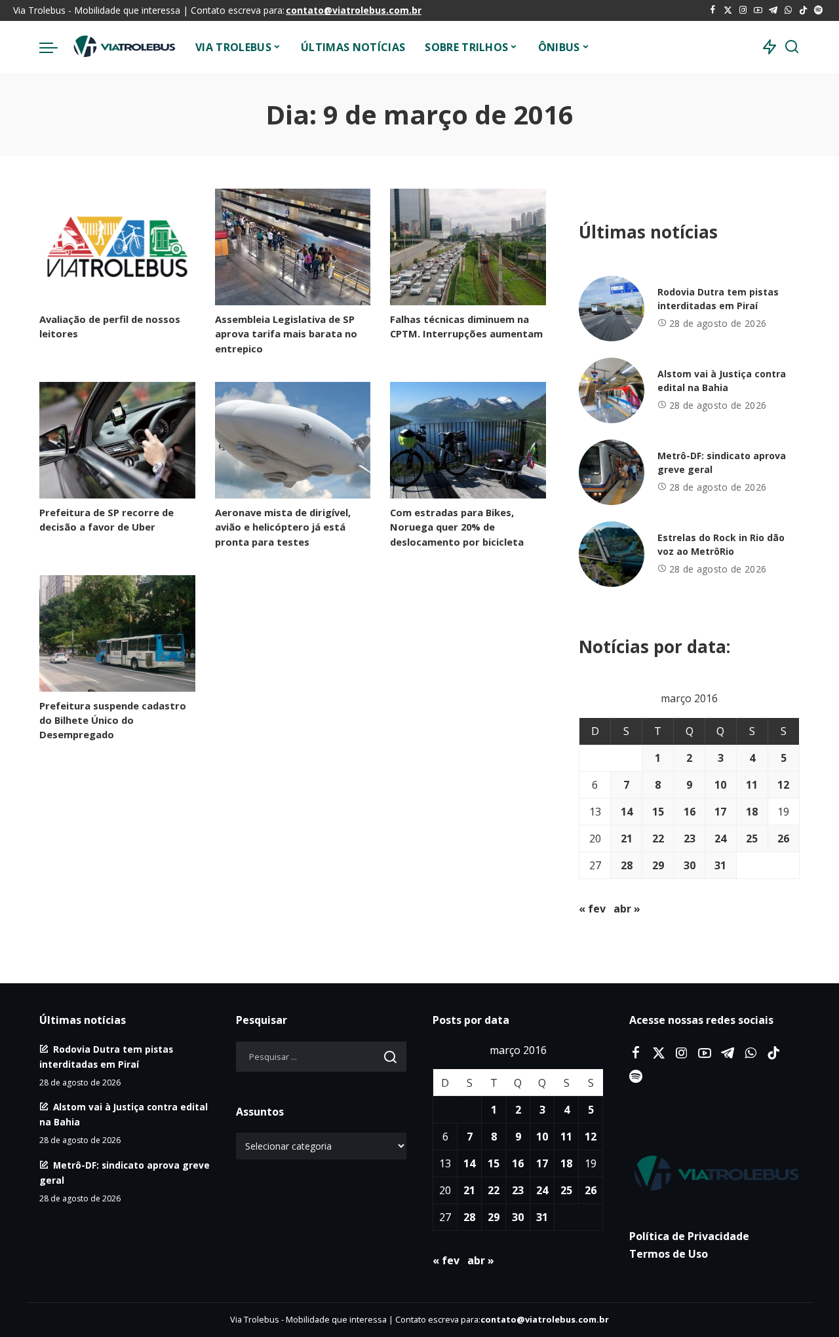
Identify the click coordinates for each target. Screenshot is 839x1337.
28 (627, 865)
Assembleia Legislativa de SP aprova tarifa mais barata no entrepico (286, 333)
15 (658, 811)
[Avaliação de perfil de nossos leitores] (117, 247)
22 (658, 838)
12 (783, 785)
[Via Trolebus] (123, 47)
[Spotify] (818, 10)
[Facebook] (712, 10)
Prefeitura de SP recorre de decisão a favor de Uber (106, 519)
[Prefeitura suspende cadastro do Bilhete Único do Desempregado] (117, 633)
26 (783, 838)
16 (689, 811)
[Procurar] (792, 47)
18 (752, 811)
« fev (592, 908)
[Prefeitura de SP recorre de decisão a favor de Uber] (117, 440)
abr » (627, 908)
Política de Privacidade (689, 1236)
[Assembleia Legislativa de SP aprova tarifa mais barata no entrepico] (293, 247)
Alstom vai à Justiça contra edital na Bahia (721, 380)
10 (720, 785)
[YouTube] (758, 10)
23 (689, 838)
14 (627, 811)
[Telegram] (773, 10)
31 (720, 865)
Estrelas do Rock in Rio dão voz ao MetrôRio (721, 544)
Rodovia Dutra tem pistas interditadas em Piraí (718, 299)
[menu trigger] (55, 47)
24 (720, 838)
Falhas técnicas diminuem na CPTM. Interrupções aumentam (466, 326)
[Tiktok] (803, 10)
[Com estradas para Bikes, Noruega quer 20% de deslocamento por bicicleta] (468, 440)
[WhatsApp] (788, 10)
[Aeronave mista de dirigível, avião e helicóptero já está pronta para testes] (293, 440)
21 (627, 838)
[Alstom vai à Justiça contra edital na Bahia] (611, 390)
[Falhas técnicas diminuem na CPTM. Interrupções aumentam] (468, 247)
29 (658, 865)
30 (689, 865)
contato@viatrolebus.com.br (353, 10)
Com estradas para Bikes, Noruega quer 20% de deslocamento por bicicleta (457, 527)
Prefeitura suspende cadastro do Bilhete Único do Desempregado (112, 720)
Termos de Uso (668, 1254)
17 (720, 811)
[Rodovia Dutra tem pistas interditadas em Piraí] (611, 308)
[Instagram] (743, 10)
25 (752, 838)
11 (752, 785)
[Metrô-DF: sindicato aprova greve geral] (611, 472)
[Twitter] (727, 10)
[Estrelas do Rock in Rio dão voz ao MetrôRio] (611, 554)
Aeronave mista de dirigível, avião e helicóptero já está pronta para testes (283, 527)
